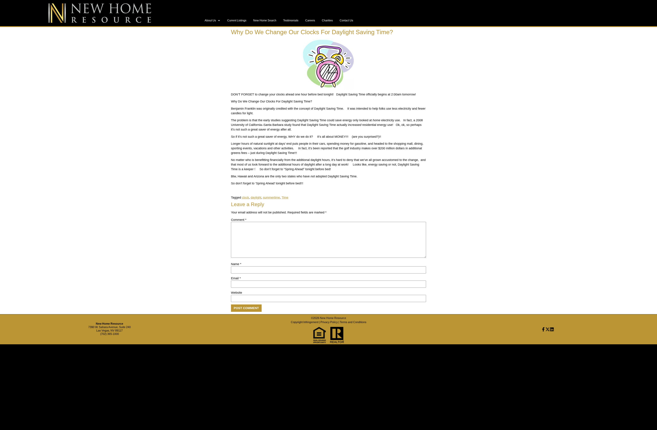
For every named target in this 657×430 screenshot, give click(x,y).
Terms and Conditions (353, 322)
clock (245, 197)
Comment (238, 219)
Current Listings (236, 20)
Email (236, 278)
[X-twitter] (547, 329)
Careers (310, 20)
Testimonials (290, 20)
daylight (256, 197)
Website (236, 292)
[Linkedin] (552, 329)
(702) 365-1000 (109, 334)
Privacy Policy (329, 322)
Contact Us (346, 20)
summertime (271, 197)
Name (236, 264)
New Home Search (264, 20)
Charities (327, 20)
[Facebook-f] (543, 329)
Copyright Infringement (304, 322)
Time (285, 197)
